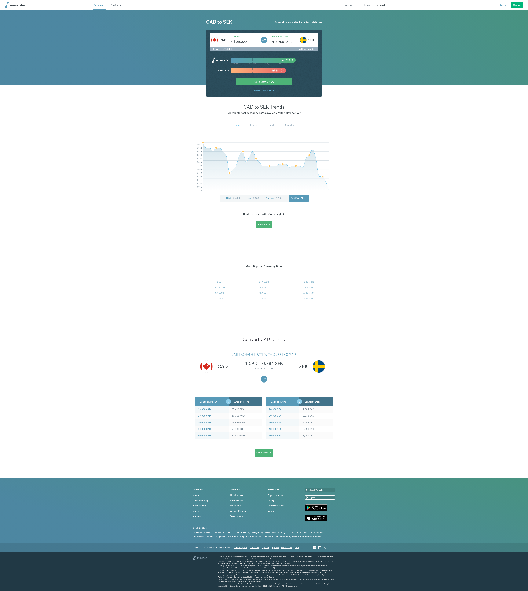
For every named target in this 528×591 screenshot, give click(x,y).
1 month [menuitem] (270, 124)
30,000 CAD (204, 422)
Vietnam (317, 536)
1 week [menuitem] (253, 124)
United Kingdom (288, 536)
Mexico (291, 532)
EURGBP (219, 298)
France (235, 532)
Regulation (275, 548)
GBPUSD (264, 287)
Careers (196, 510)
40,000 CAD (204, 429)
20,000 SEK (275, 415)
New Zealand (317, 532)
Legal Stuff (265, 548)
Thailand (267, 536)
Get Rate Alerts (299, 198)
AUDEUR (308, 298)
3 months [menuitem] (289, 124)
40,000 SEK (275, 429)
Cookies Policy (254, 548)
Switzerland (255, 536)
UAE (276, 536)
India (267, 532)
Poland (209, 536)
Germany (245, 532)
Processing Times (276, 505)
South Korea (234, 536)
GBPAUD (264, 293)
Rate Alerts (235, 505)
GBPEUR (309, 287)
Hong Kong (257, 532)
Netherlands (303, 532)
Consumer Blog (200, 500)
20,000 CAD (204, 415)
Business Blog (199, 505)
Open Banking (237, 516)
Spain (244, 536)
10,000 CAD (204, 409)
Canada (207, 532)
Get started (264, 224)
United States (304, 536)
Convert (271, 510)
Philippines (198, 536)
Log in (503, 5)
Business (116, 5)
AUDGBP (264, 282)
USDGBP (219, 293)
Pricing (271, 500)
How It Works (236, 495)
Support (381, 5)
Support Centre (275, 495)
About (196, 495)
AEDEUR (309, 282)
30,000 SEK (275, 422)
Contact (197, 516)
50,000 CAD (204, 435)
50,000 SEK (275, 435)
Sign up (517, 5)
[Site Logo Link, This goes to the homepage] (48, 5)
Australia (197, 532)
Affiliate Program (238, 510)
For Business (236, 500)
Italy (283, 532)
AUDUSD (308, 293)
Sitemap (297, 548)
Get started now (264, 81)
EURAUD (219, 282)
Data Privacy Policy (240, 548)
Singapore (220, 536)
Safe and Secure (286, 548)
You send (236, 36)
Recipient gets (280, 36)
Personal (98, 5)
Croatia (217, 532)
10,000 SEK (275, 409)
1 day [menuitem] (237, 124)
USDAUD (219, 287)
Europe (226, 532)
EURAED (264, 298)
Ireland (275, 532)
